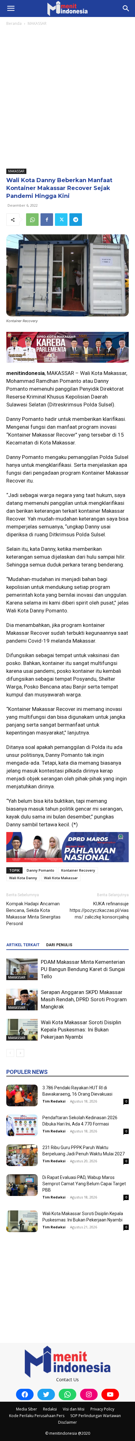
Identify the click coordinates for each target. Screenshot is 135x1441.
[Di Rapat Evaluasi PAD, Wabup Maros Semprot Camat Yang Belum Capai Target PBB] (22, 1185)
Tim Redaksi (54, 1101)
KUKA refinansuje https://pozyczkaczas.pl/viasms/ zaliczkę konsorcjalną (99, 910)
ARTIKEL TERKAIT (23, 945)
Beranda (14, 23)
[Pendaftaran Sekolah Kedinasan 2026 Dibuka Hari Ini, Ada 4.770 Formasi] (22, 1125)
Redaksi (50, 1409)
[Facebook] (46, 219)
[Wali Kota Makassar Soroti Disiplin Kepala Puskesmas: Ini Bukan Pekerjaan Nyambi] (22, 1030)
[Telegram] (75, 219)
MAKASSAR (37, 23)
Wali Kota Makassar (61, 877)
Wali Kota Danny (23, 877)
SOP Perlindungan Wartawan (95, 1415)
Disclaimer (67, 1422)
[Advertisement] (67, 97)
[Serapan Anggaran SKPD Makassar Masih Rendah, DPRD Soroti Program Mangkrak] (22, 999)
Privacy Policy (102, 1409)
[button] (11, 8)
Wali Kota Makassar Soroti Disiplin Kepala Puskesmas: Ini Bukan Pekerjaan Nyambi (81, 1029)
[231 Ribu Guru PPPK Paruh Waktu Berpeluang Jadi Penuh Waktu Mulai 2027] (22, 1155)
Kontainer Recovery (78, 870)
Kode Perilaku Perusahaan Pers (36, 1415)
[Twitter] (61, 219)
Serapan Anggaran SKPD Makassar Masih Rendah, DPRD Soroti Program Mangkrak (84, 999)
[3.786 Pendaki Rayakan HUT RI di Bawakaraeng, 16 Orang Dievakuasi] (22, 1095)
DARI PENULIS (59, 945)
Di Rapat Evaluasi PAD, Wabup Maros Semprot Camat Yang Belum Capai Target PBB (84, 1183)
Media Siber (26, 1409)
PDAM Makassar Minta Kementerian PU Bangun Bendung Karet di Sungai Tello (83, 969)
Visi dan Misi (73, 1409)
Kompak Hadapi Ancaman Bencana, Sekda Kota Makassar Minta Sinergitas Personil (33, 913)
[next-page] (20, 1053)
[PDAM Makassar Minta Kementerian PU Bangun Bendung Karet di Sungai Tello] (22, 969)
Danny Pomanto (40, 870)
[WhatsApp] (32, 219)
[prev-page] (10, 1053)
